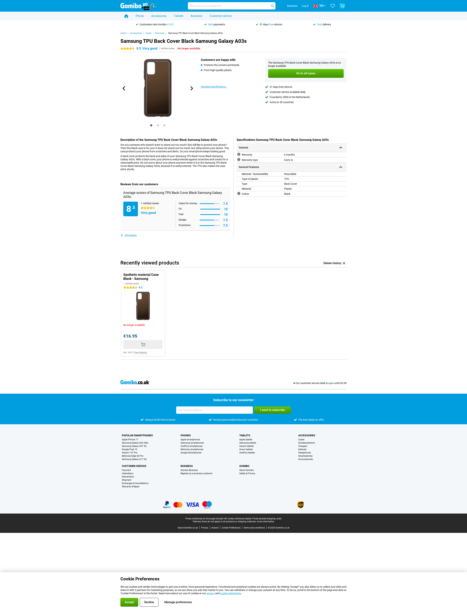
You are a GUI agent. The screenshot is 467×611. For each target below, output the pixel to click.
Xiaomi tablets (246, 446)
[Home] (126, 16)
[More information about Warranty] (238, 154)
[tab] (151, 125)
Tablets (178, 16)
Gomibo (244, 466)
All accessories (305, 459)
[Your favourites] (332, 5)
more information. (266, 521)
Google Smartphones (191, 452)
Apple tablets (245, 439)
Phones (186, 435)
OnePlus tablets (247, 452)
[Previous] (124, 88)
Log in (305, 5)
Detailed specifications (213, 86)
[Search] (272, 6)
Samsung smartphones (192, 443)
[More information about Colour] (238, 193)
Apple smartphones (190, 439)
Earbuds (302, 449)
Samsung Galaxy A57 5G (134, 446)
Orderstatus (127, 473)
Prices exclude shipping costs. (267, 518)
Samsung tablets (247, 443)
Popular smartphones (137, 435)
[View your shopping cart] (342, 5)
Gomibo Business (189, 470)
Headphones (304, 452)
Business (196, 16)
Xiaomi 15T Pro (129, 452)
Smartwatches (305, 456)
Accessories (159, 16)
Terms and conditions (254, 527)
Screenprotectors (306, 443)
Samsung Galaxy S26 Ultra (135, 443)
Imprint (215, 527)
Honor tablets (246, 449)
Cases (148, 33)
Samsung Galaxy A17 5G (134, 459)
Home (123, 33)
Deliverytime (128, 476)
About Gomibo (246, 470)
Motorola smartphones (192, 449)
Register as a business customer (196, 473)
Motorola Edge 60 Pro (132, 456)
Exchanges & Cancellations (135, 483)
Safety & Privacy (247, 473)
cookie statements (230, 593)
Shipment (126, 480)
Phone (140, 16)
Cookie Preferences (231, 527)
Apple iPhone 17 (130, 439)
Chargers (302, 446)
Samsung (160, 33)
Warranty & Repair (131, 486)
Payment (126, 470)
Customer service (221, 16)
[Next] (191, 88)
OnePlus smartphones (191, 446)
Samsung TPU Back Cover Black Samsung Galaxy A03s (195, 33)
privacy (211, 593)
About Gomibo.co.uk (188, 527)
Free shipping (140, 352)
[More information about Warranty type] (238, 159)
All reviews (131, 235)
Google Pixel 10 (129, 449)
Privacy (204, 527)
